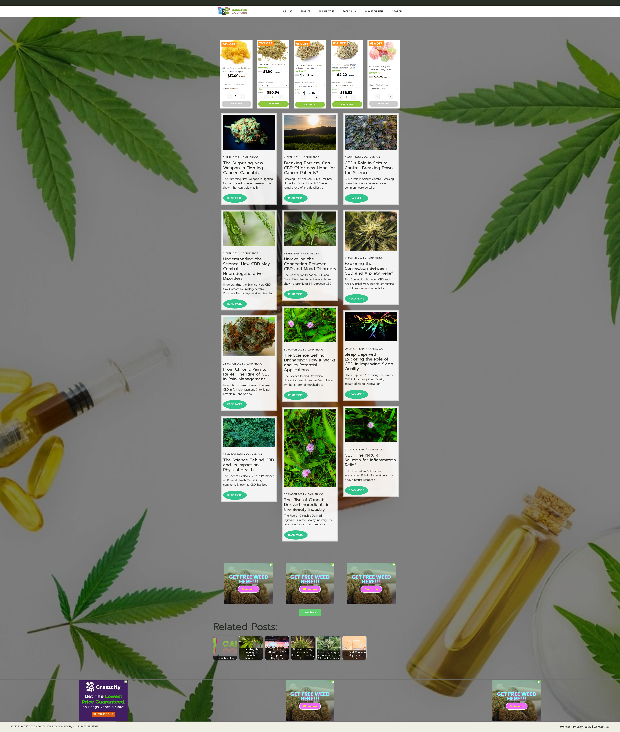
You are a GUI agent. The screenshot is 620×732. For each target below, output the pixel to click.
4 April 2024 (292, 157)
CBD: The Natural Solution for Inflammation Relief (370, 460)
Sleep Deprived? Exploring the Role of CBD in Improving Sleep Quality (369, 361)
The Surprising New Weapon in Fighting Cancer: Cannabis (243, 168)
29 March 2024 (355, 349)
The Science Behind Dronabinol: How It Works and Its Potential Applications (310, 362)
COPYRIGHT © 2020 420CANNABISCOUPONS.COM (41, 726)
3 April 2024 (353, 157)
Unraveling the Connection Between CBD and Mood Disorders (310, 264)
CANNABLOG (250, 157)
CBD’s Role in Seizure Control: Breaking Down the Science (369, 168)
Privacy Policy (582, 727)
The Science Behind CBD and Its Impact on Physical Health (248, 465)
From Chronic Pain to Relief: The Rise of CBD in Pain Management (246, 374)
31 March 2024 (354, 258)
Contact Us (601, 727)
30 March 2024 (294, 349)
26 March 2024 (294, 494)
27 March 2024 (355, 449)
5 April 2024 (231, 157)
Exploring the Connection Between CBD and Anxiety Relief (369, 268)
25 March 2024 (233, 454)
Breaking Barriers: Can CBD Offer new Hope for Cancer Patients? (309, 168)
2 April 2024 (231, 253)
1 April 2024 (292, 253)
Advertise (564, 727)
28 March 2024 (233, 364)
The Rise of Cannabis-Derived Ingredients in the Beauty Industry (307, 505)
